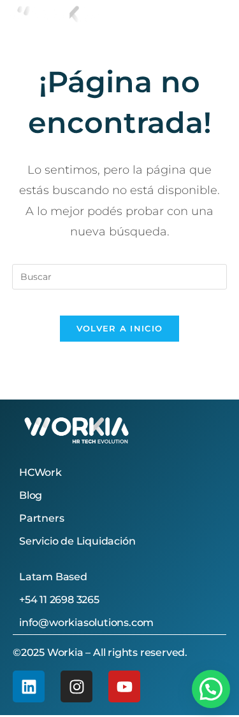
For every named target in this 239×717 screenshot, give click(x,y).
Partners (41, 518)
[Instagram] (76, 686)
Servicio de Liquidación (77, 541)
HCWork (40, 472)
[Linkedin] (29, 686)
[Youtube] (124, 686)
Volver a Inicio (119, 328)
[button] (211, 689)
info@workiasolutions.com (86, 622)
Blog (30, 495)
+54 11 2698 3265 (59, 600)
